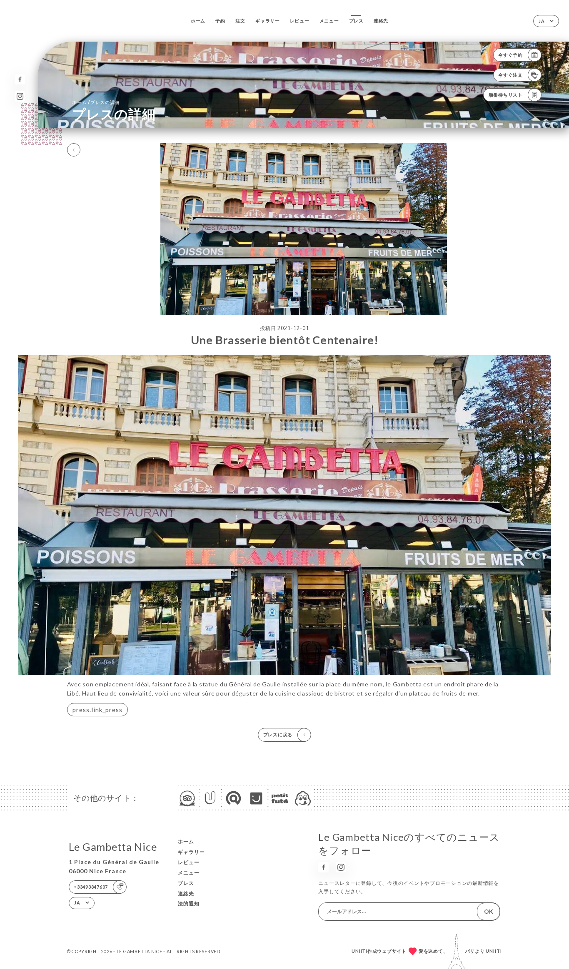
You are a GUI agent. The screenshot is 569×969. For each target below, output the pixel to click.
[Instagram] (20, 96)
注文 (240, 20)
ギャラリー (267, 20)
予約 (220, 20)
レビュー (299, 20)
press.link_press (97, 709)
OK (488, 911)
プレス (356, 20)
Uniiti (494, 951)
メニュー (329, 20)
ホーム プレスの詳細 (96, 102)
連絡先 (381, 20)
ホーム (198, 20)
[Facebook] (20, 79)
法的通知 (189, 903)
